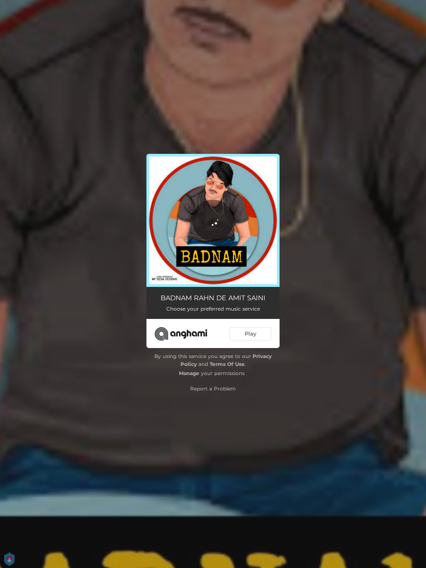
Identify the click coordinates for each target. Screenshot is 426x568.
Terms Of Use (227, 364)
